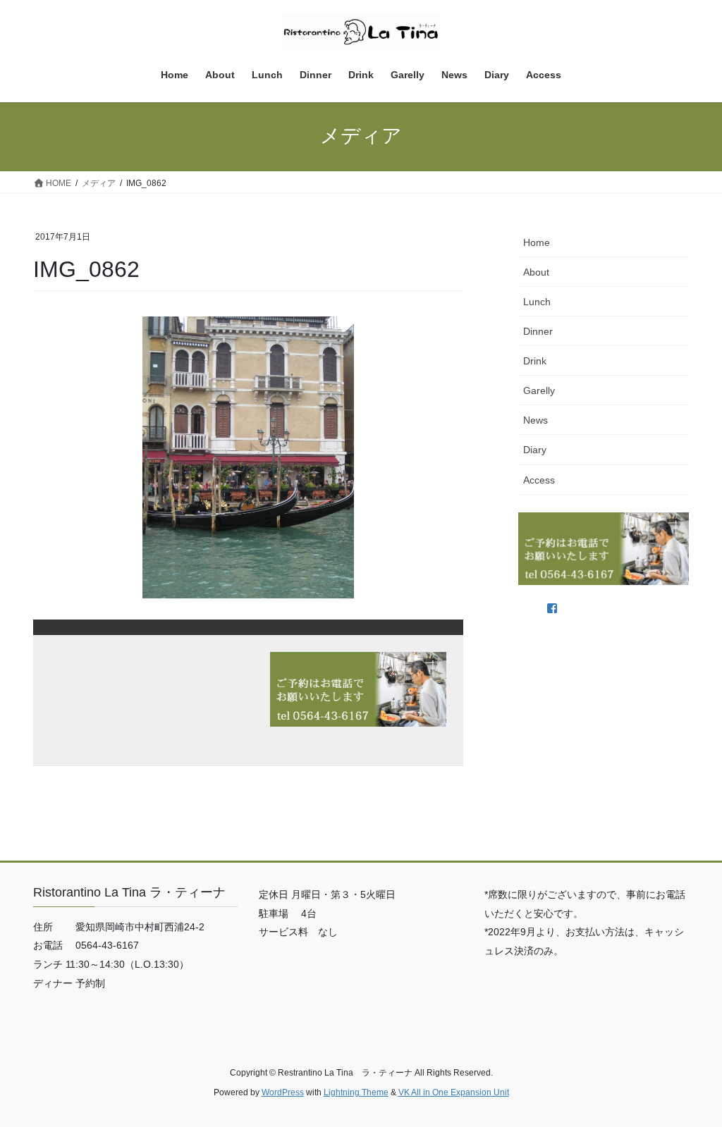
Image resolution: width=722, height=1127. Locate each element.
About (536, 272)
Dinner (538, 331)
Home (536, 242)
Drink (534, 361)
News (535, 420)
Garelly (539, 390)
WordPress (283, 1092)
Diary (534, 449)
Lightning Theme (356, 1092)
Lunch (537, 301)
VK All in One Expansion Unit (453, 1092)
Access (539, 480)
